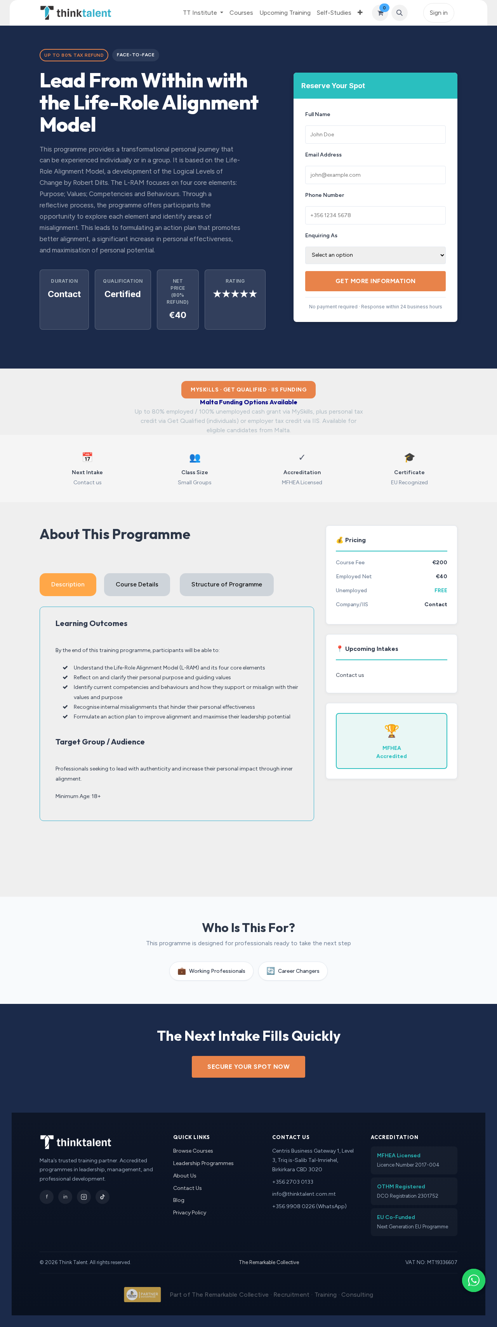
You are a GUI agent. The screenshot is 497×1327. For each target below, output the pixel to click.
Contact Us (187, 1188)
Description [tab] (68, 584)
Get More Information (375, 281)
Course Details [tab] (137, 584)
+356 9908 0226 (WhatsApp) (309, 1206)
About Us (184, 1175)
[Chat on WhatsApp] (473, 1280)
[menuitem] (241, 13)
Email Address (323, 154)
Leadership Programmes (203, 1163)
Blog (178, 1200)
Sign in (439, 12)
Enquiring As (321, 235)
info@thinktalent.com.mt (304, 1194)
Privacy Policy (189, 1212)
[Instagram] (84, 1197)
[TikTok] (102, 1197)
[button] (399, 13)
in (65, 1196)
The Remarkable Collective (269, 1262)
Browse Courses (193, 1151)
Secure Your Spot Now (248, 1066)
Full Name (317, 114)
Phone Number (324, 195)
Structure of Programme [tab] (226, 584)
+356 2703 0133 (292, 1182)
